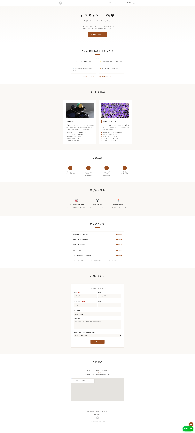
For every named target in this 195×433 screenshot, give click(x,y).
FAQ (120, 3)
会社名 (99, 292)
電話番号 (100, 301)
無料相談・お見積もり (97, 34)
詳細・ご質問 (77, 318)
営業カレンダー (98, 414)
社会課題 (129, 3)
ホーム (105, 3)
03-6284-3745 (98, 372)
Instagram (115, 3)
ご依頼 (109, 3)
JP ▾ (134, 3)
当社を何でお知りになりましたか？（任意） (84, 332)
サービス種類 (77, 310)
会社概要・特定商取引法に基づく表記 (97, 411)
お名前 (77, 292)
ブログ (123, 3)
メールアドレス (79, 301)
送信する (97, 341)
